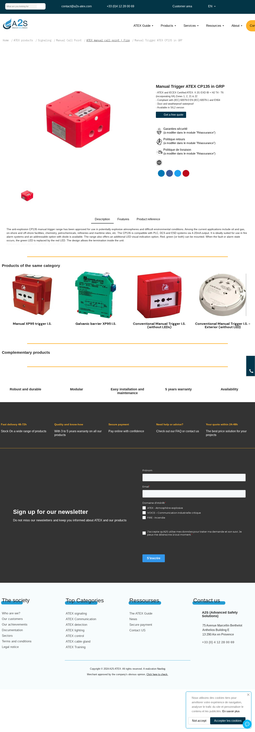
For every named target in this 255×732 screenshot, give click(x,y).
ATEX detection (76, 624)
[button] (5, 301)
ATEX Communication (81, 619)
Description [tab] (102, 219)
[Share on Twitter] (177, 173)
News (133, 619)
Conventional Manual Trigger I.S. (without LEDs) (159, 325)
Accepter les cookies (228, 720)
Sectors (7, 635)
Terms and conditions (17, 641)
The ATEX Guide (140, 613)
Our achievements (14, 624)
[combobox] (18, 6)
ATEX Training (75, 647)
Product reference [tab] (148, 219)
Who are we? (11, 613)
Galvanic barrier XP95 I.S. (95, 323)
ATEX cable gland (78, 641)
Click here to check (157, 674)
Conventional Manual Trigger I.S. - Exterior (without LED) (222, 325)
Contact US (137, 630)
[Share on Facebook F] (169, 173)
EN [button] (212, 6)
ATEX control (75, 636)
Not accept (199, 720)
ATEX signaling (76, 613)
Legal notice (10, 647)
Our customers (12, 619)
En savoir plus (231, 711)
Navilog (161, 668)
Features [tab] (123, 219)
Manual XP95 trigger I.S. (32, 323)
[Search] (41, 6)
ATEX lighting (75, 630)
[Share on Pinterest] (185, 173)
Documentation (12, 630)
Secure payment (140, 624)
